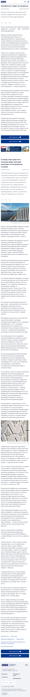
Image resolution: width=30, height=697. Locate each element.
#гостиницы (14, 636)
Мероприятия (17, 678)
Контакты (4, 674)
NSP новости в (13, 137)
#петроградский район (7, 646)
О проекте (5, 677)
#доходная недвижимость (8, 639)
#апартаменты (5, 636)
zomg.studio (4, 694)
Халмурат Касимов (5, 169)
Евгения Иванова (5, 8)
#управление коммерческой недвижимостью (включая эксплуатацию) (13, 642)
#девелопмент (20, 639)
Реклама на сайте (16, 674)
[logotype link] (4, 2)
